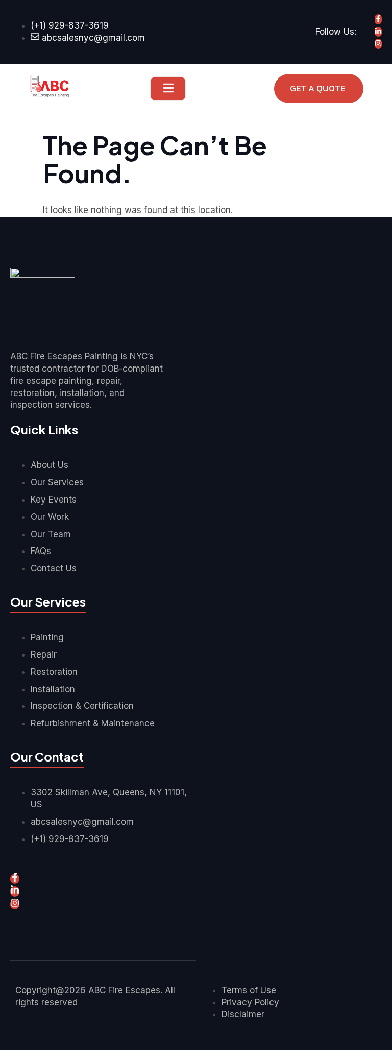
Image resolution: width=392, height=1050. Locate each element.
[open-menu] (168, 88)
